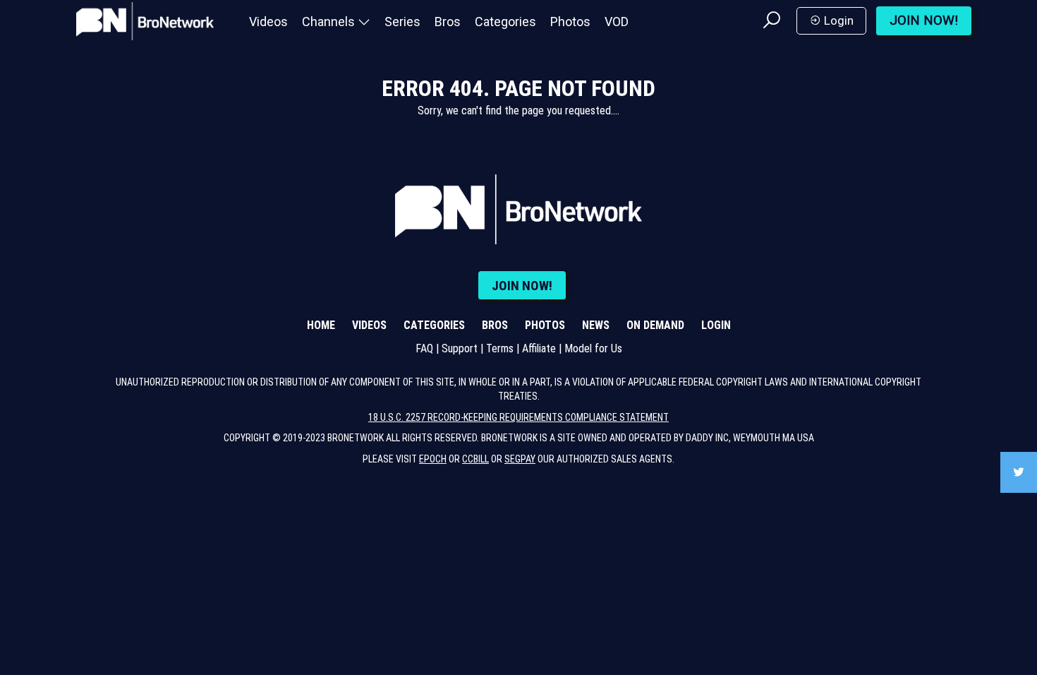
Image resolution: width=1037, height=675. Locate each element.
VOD (617, 21)
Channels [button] (330, 21)
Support (460, 348)
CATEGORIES (434, 325)
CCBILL (475, 459)
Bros (448, 21)
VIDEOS (369, 325)
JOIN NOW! (924, 20)
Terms (500, 348)
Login (837, 20)
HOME (321, 325)
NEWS (596, 325)
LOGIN (716, 325)
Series (402, 21)
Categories (505, 21)
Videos (268, 21)
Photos (570, 21)
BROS (495, 325)
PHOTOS (545, 325)
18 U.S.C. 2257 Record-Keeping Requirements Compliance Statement (518, 417)
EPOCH (433, 459)
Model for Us (593, 348)
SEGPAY (519, 459)
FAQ (424, 348)
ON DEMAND (655, 325)
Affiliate (539, 348)
